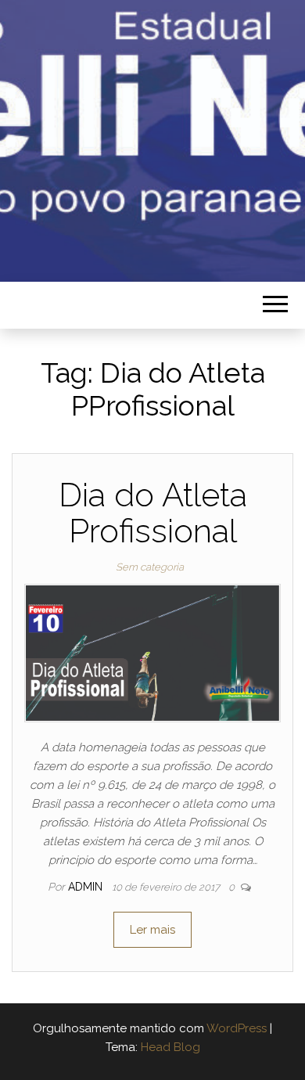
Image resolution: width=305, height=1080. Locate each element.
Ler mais (152, 930)
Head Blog (170, 1047)
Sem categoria (150, 567)
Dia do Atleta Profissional (153, 513)
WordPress (236, 1028)
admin (87, 886)
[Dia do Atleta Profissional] (152, 653)
